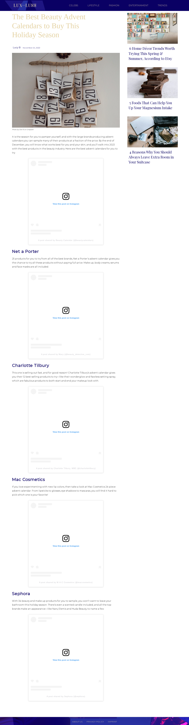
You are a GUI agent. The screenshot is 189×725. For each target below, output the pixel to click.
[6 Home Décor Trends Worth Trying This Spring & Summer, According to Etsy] (151, 27)
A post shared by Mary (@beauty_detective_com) (66, 354)
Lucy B (16, 47)
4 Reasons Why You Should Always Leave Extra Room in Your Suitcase (151, 157)
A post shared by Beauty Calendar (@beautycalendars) (66, 240)
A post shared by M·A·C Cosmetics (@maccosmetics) (66, 582)
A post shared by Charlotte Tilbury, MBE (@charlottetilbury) (66, 468)
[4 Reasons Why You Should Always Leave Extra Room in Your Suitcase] (151, 131)
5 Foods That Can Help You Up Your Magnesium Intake (150, 105)
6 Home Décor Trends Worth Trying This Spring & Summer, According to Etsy (152, 53)
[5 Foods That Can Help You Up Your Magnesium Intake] (151, 82)
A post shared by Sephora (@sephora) (66, 696)
